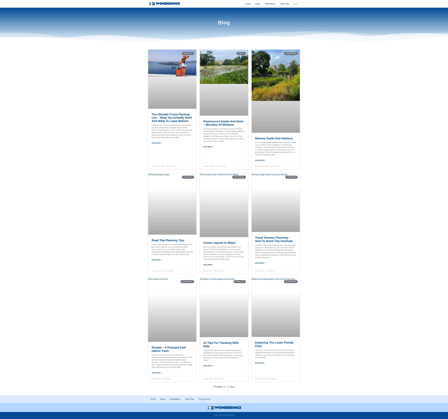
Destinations (270, 4)
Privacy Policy (204, 399)
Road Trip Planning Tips (168, 240)
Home (248, 4)
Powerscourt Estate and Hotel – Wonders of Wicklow (223, 123)
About (257, 4)
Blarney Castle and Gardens (274, 138)
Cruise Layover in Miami (219, 242)
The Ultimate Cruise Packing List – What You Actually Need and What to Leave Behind (172, 118)
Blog (296, 4)
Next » (232, 387)
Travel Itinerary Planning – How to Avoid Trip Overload (274, 239)
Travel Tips (284, 4)
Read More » (156, 143)
